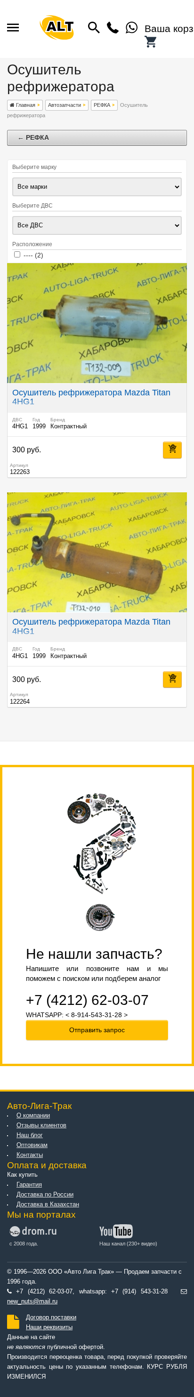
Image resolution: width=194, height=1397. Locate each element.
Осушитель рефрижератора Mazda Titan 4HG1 (91, 397)
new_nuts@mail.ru (32, 1301)
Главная (25, 105)
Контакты (29, 1155)
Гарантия (29, 1184)
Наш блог (29, 1135)
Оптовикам (32, 1145)
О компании (33, 1115)
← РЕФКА (33, 137)
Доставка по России (44, 1194)
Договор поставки (51, 1317)
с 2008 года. (23, 1243)
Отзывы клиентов (41, 1125)
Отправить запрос (97, 1030)
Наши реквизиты (49, 1327)
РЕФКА (102, 105)
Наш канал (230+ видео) (128, 1243)
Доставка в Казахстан (47, 1204)
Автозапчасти (64, 105)
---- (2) (33, 255)
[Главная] (57, 28)
